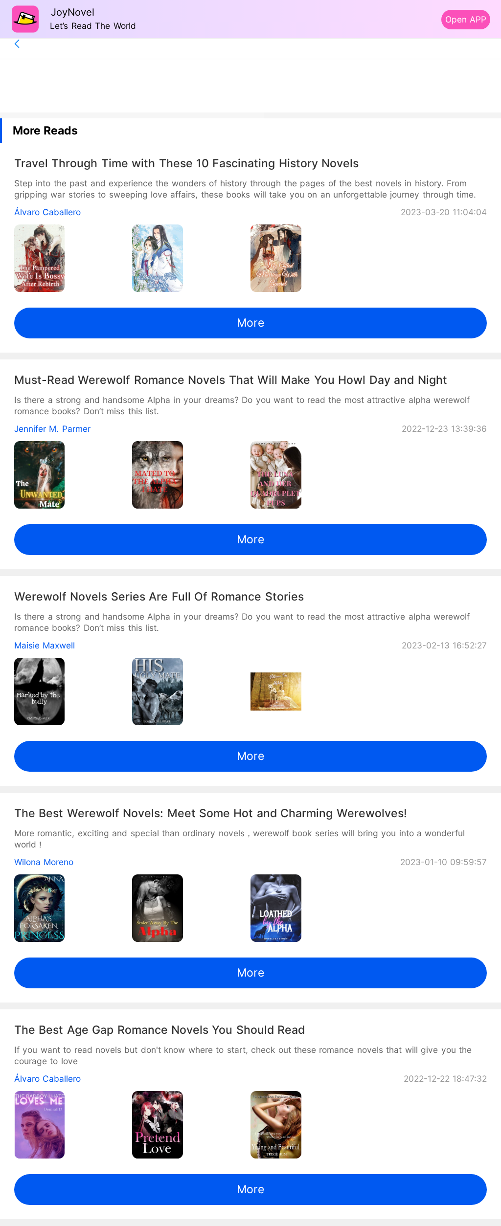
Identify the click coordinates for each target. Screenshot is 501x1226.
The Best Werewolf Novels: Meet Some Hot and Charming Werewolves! (210, 813)
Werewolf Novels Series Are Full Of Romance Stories (159, 596)
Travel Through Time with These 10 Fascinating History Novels (186, 163)
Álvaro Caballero (47, 212)
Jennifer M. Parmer (52, 429)
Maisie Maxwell (44, 645)
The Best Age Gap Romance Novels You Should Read (159, 1030)
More (250, 323)
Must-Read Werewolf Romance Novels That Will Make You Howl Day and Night (230, 380)
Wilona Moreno (43, 862)
